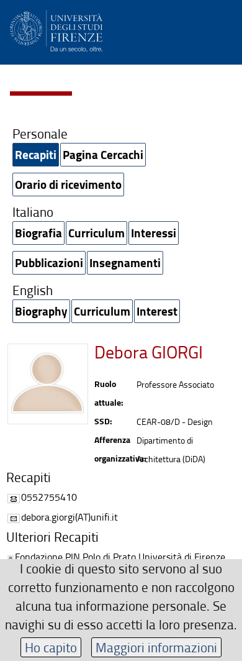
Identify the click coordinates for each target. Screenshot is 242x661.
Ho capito (51, 647)
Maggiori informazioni (156, 647)
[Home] (56, 29)
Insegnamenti (125, 262)
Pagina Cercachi (103, 154)
